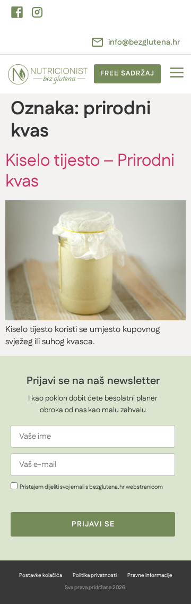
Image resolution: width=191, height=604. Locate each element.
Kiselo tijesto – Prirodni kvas (90, 171)
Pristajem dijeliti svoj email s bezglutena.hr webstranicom (91, 486)
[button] (176, 74)
